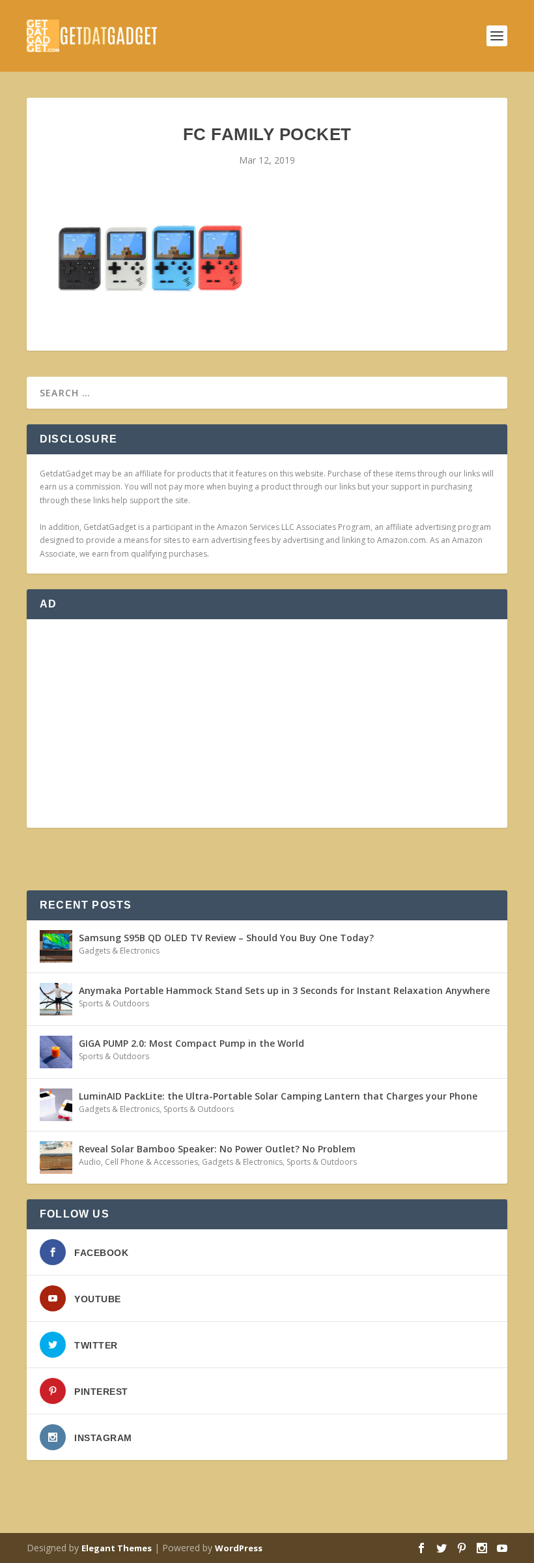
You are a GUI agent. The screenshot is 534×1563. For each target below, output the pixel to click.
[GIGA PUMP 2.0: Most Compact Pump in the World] (56, 1052)
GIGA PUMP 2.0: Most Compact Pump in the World (191, 1043)
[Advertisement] (267, 723)
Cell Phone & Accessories (151, 1161)
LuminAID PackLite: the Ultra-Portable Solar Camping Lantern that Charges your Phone (278, 1096)
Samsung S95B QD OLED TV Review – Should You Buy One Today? (226, 937)
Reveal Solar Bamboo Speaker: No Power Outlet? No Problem (217, 1149)
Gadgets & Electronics (119, 950)
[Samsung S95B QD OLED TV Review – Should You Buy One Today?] (56, 946)
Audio (90, 1161)
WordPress (238, 1548)
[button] (150, 257)
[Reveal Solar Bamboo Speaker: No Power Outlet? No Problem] (56, 1157)
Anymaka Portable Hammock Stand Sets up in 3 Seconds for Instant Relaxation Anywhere (284, 990)
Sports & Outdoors (114, 1003)
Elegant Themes (116, 1548)
